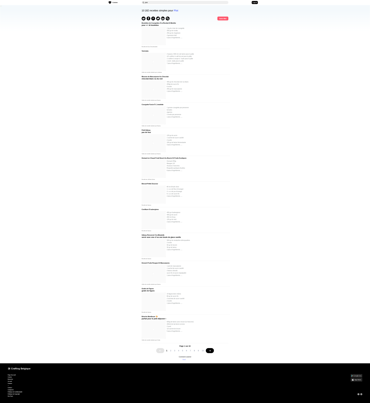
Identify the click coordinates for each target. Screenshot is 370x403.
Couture (10, 383)
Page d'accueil (12, 375)
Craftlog (20, 368)
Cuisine (10, 377)
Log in (255, 2)
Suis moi (222, 19)
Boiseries (10, 379)
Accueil (10, 381)
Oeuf (184, 359)
